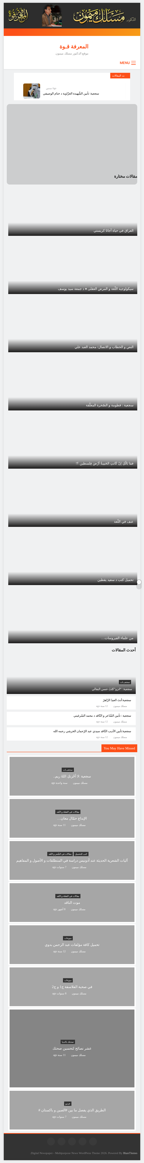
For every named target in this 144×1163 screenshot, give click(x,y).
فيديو (67, 1103)
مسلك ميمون (120, 706)
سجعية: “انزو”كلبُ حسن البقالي (112, 689)
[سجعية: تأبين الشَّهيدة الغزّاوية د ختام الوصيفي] (31, 90)
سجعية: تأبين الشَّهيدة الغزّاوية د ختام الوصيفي (71, 93)
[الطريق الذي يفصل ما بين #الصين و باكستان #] (72, 1127)
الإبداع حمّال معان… (72, 818)
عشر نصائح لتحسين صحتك (72, 1049)
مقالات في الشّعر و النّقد (60, 854)
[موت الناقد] (72, 919)
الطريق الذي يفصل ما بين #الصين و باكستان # (72, 1110)
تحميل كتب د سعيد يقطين (116, 580)
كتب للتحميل (81, 854)
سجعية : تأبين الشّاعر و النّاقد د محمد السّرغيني (102, 715)
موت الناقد (72, 903)
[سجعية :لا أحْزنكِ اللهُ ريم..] (72, 793)
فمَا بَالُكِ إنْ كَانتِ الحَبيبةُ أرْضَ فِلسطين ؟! (105, 463)
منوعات (67, 938)
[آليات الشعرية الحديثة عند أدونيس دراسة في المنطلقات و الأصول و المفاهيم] (72, 877)
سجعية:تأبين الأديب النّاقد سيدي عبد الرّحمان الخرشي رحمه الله (92, 731)
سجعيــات (125, 682)
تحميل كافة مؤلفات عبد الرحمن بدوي (72, 945)
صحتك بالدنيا (68, 1042)
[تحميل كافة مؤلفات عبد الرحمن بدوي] (72, 961)
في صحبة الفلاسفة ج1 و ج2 (72, 987)
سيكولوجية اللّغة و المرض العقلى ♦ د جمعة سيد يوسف (96, 289)
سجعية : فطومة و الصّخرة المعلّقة (110, 405)
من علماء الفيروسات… (117, 638)
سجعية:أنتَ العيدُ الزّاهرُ (117, 700)
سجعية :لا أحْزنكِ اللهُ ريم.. (72, 776)
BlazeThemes (130, 1153)
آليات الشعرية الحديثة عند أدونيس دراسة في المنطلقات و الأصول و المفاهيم (72, 860)
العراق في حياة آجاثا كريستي (114, 230)
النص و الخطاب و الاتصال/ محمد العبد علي (104, 347)
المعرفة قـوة (74, 46)
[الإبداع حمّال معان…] (72, 835)
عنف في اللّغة (124, 521)
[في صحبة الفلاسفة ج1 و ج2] (72, 1003)
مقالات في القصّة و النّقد (68, 812)
